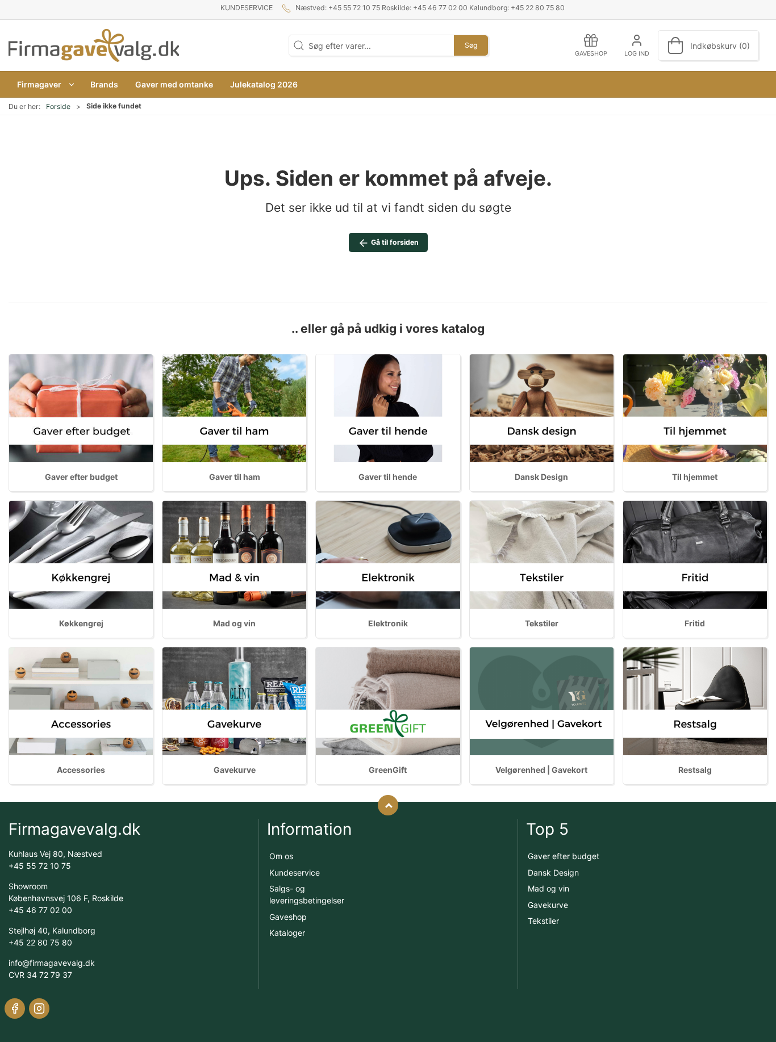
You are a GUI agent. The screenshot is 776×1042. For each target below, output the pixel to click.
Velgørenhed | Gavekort (541, 770)
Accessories (81, 770)
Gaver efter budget (81, 477)
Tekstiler (541, 623)
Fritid (695, 623)
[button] (45, 84)
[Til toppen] (388, 805)
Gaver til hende (387, 477)
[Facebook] (15, 1008)
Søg (471, 45)
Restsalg (695, 770)
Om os (281, 856)
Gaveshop (288, 917)
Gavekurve (235, 770)
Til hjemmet (694, 477)
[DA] (94, 45)
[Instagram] (39, 1008)
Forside (58, 106)
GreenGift (388, 770)
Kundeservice (246, 7)
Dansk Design (541, 477)
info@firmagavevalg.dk (52, 963)
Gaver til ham (234, 477)
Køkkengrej (81, 623)
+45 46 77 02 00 (40, 910)
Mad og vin (234, 623)
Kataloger (287, 933)
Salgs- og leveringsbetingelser (306, 894)
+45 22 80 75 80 (40, 942)
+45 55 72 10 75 (40, 866)
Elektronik (388, 623)
